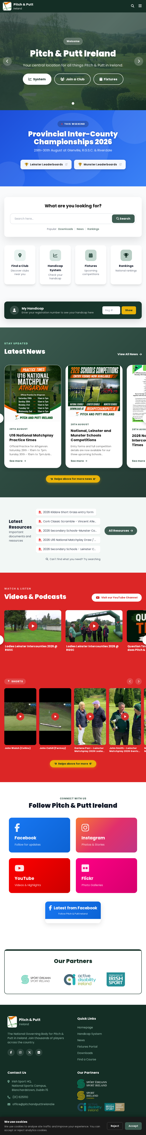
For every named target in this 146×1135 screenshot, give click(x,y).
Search (124, 219)
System (39, 79)
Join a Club (75, 79)
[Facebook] (11, 1052)
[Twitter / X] (29, 1052)
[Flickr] (38, 1052)
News (80, 229)
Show (128, 310)
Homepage (85, 1027)
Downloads (65, 229)
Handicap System (89, 1034)
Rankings (93, 229)
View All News (128, 354)
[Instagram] (20, 1052)
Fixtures (110, 79)
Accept (133, 1126)
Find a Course (86, 1059)
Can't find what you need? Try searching (75, 559)
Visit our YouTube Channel (119, 597)
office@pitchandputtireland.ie (33, 1104)
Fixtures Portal (87, 1047)
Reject (115, 1126)
